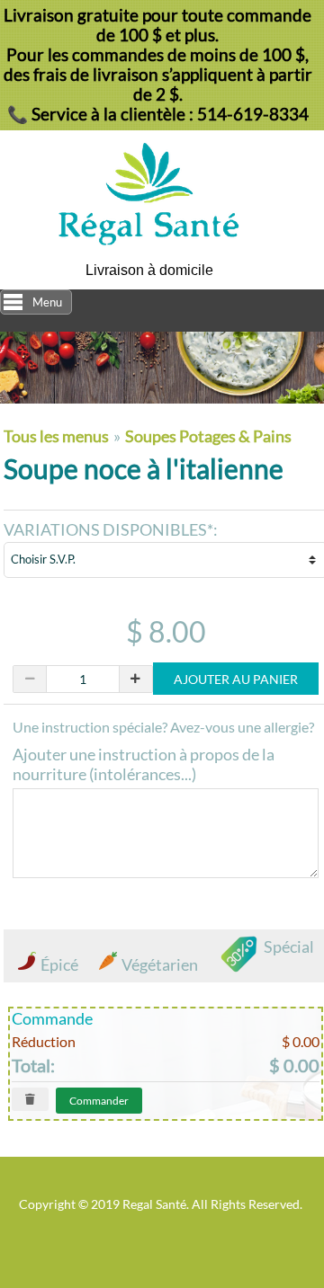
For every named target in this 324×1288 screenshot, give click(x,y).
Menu (47, 302)
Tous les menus (58, 436)
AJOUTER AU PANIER (236, 679)
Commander (99, 1100)
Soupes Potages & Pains (208, 436)
